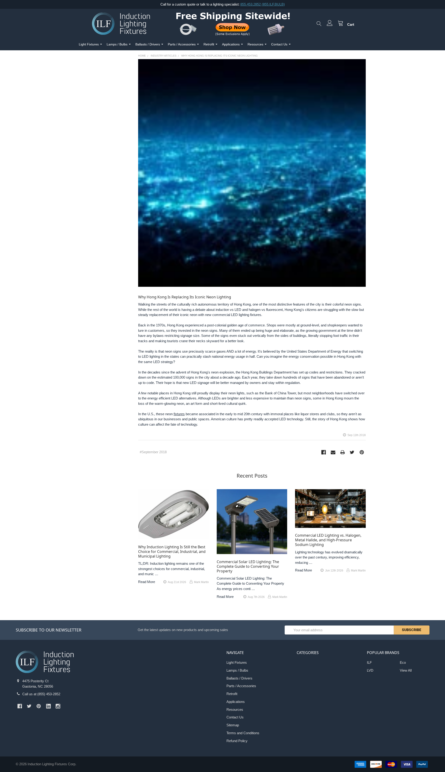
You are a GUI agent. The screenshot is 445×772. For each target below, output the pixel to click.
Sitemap (232, 725)
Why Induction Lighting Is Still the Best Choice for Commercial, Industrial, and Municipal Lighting (172, 551)
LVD (370, 670)
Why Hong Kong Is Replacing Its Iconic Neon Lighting (184, 297)
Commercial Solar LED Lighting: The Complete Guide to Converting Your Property (248, 566)
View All (406, 670)
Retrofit (208, 44)
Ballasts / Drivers (147, 44)
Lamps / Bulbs (117, 44)
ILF (369, 662)
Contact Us (279, 44)
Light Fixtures (89, 44)
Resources (255, 44)
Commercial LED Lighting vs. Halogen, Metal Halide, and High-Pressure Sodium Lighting (328, 540)
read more (146, 582)
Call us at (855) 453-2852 (41, 694)
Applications (231, 44)
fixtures (179, 414)
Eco (403, 662)
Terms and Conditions (242, 733)
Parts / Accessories (182, 44)
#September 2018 (153, 452)
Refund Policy (237, 741)
